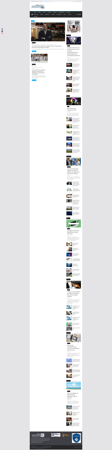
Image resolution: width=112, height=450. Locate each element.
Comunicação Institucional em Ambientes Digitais (75, 265)
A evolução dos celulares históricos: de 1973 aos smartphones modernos (76, 360)
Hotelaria (35, 16)
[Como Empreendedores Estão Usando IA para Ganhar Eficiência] (69, 85)
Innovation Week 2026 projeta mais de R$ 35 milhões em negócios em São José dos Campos (73, 171)
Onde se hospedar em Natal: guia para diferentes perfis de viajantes (72, 395)
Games (68, 106)
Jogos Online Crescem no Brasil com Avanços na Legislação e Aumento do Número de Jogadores (76, 145)
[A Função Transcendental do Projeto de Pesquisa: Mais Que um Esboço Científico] (73, 285)
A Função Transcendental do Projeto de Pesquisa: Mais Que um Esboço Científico (73, 294)
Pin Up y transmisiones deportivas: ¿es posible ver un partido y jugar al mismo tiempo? (76, 151)
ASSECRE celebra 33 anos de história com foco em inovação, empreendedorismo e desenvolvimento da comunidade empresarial (73, 51)
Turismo (53, 14)
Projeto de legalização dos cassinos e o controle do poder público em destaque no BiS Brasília (76, 139)
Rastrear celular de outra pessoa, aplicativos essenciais (76, 376)
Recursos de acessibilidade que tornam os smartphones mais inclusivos (73, 347)
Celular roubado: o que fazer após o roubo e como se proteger (76, 365)
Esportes (68, 12)
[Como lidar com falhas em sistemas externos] (69, 270)
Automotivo (47, 14)
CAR (42, 44)
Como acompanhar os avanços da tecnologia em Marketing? (76, 196)
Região (39, 12)
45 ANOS (38, 44)
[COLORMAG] (38, 433)
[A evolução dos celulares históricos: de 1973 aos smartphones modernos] (69, 360)
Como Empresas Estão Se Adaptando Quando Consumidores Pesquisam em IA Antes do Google (76, 72)
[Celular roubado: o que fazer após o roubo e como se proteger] (69, 366)
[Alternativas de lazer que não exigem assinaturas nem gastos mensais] (69, 275)
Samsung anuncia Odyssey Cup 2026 (71, 109)
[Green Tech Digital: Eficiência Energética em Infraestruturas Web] (69, 213)
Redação (34, 44)
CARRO (44, 44)
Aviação (41, 14)
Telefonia (69, 343)
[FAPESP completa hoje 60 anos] (69, 329)
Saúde (65, 14)
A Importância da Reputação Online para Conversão (76, 249)
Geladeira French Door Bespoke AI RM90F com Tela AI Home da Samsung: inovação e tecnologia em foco (76, 202)
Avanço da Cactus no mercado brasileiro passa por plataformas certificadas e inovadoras (76, 133)
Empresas (54, 12)
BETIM (40, 44)
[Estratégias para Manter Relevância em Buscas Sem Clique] (73, 223)
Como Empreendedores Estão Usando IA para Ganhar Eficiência (76, 85)
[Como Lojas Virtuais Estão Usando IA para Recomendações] (69, 255)
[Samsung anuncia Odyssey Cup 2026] (73, 101)
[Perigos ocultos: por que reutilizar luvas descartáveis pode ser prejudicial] (69, 308)
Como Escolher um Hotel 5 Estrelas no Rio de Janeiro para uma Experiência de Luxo (76, 407)
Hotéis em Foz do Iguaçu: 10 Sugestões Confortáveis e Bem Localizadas (76, 414)
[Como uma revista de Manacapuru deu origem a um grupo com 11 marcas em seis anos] (69, 66)
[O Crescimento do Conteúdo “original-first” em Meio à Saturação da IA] (69, 191)
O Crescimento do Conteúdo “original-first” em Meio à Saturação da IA (76, 190)
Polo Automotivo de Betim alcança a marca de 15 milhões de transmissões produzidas (38, 72)
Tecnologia (36, 14)
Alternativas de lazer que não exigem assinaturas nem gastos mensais (76, 274)
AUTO (33, 67)
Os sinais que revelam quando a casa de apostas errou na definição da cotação (76, 126)
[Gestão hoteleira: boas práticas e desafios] (69, 419)
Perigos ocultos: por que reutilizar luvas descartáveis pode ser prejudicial (76, 307)
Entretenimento (61, 12)
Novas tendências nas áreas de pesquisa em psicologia (76, 313)
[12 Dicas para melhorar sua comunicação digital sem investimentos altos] (69, 260)
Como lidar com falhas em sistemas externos (76, 270)
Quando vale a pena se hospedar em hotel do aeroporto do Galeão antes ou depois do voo (76, 424)
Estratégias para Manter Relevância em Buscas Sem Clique (73, 232)
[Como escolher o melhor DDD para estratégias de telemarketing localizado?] (69, 371)
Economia (49, 12)
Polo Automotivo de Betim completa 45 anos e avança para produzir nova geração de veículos (47, 46)
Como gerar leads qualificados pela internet (75, 244)
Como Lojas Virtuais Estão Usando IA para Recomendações (76, 254)
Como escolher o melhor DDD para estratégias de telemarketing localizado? (76, 370)
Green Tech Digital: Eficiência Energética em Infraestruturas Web (76, 213)
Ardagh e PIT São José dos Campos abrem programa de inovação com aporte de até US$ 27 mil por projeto (76, 183)
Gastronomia (59, 14)
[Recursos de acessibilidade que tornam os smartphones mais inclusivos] (73, 338)
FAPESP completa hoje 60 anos (76, 328)
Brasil (35, 12)
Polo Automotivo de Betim (50, 44)
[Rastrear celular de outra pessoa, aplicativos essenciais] (69, 376)
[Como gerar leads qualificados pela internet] (69, 244)
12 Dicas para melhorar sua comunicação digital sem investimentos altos (76, 259)
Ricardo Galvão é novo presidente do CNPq (76, 324)
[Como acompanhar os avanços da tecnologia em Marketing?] (69, 196)
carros (37, 67)
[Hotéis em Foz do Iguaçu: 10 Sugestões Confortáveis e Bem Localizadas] (69, 414)
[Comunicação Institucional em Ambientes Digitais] (69, 265)
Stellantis (55, 44)
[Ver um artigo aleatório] (80, 14)
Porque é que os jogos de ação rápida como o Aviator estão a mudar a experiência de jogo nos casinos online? (76, 120)
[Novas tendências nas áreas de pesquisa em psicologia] (69, 313)
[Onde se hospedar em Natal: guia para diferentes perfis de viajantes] (73, 386)
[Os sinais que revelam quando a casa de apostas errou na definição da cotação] (69, 127)
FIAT (45, 44)
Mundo (44, 12)
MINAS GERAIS (40, 67)
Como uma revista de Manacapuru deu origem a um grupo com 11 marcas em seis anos (76, 65)
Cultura (69, 14)
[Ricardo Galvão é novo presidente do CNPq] (69, 324)
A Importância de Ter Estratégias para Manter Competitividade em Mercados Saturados (76, 90)
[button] (36, 12)
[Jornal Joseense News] (32, 14)
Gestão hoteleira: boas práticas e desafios (76, 419)
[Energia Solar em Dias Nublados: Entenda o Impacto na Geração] (69, 208)
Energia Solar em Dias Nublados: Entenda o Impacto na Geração (76, 208)
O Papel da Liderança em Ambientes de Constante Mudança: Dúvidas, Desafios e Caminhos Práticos (76, 79)
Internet (69, 228)
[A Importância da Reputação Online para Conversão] (69, 249)
